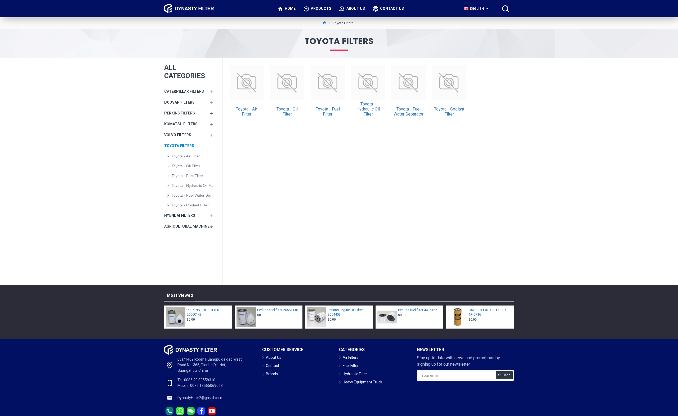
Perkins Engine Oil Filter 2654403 (345, 312)
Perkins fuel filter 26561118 (277, 310)
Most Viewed (180, 295)
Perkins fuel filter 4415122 (417, 310)
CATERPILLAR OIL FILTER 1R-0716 (487, 312)
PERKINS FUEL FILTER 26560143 (203, 312)
